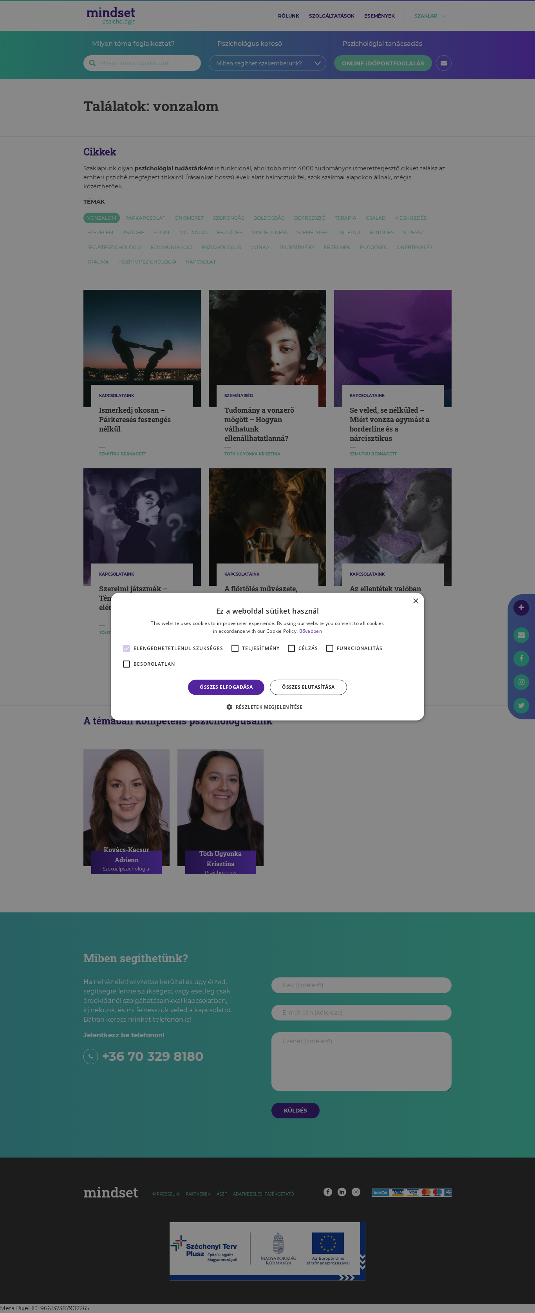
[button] (267, 707)
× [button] (415, 601)
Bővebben (310, 631)
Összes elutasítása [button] (308, 687)
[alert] (267, 656)
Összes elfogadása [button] (226, 687)
